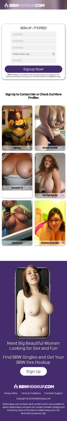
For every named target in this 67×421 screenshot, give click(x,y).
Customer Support (53, 393)
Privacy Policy (10, 393)
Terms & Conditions (31, 393)
